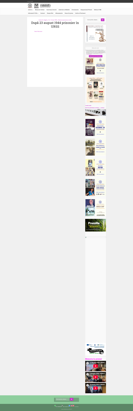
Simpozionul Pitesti (86, 9)
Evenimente (75, 9)
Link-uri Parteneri (80, 13)
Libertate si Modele (64, 9)
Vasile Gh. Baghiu (43, 20)
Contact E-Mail (30, 1)
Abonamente (59, 13)
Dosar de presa (69, 13)
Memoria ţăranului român (65, 20)
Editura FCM (97, 9)
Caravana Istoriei (51, 9)
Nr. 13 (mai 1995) (52, 20)
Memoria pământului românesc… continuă (94, 107)
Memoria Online (39, 9)
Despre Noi (50, 13)
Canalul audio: (88, 105)
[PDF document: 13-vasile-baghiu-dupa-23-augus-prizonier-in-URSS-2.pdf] (55, 58)
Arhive (30, 9)
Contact (42, 13)
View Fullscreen (38, 31)
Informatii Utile (32, 13)
